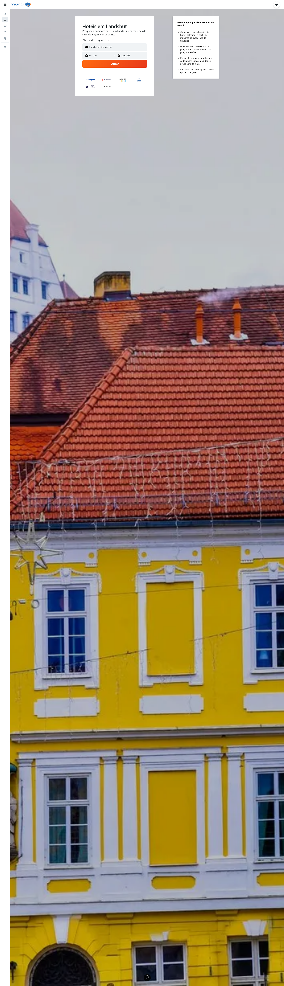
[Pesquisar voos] (5, 14)
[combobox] (96, 40)
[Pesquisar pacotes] (5, 32)
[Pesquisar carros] (5, 26)
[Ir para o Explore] (5, 38)
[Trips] (5, 47)
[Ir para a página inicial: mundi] (21, 5)
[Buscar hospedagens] (5, 20)
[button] (5, 4)
